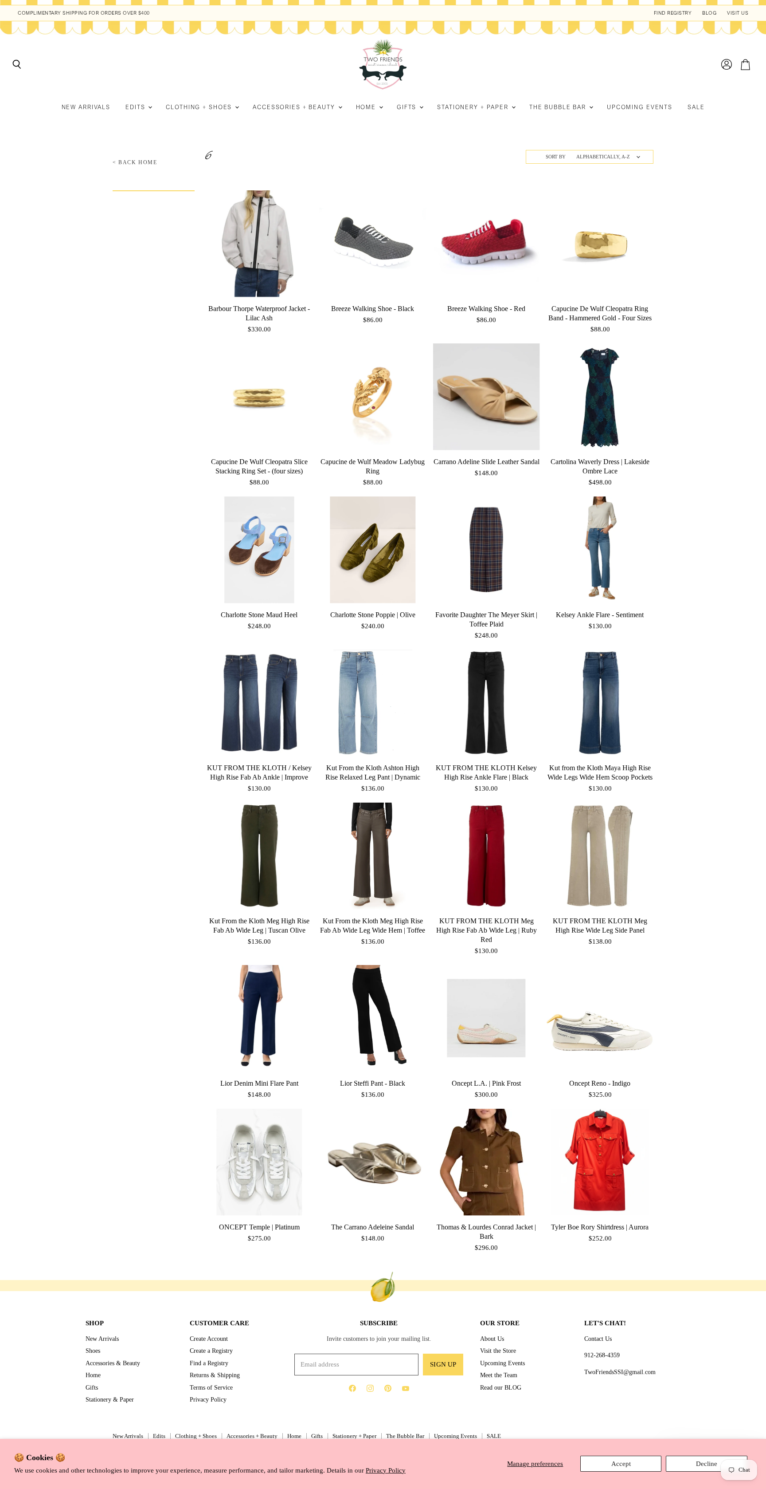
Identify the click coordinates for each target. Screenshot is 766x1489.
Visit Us (737, 13)
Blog (709, 13)
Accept (621, 1463)
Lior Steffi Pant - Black (372, 1083)
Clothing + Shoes (200, 107)
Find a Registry (209, 1363)
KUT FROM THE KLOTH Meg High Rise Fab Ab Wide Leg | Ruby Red (486, 930)
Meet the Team (498, 1375)
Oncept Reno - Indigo (599, 1083)
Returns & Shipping (215, 1375)
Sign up (443, 1364)
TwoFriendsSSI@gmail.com (620, 1371)
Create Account (209, 1338)
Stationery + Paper (474, 107)
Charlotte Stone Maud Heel (259, 614)
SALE (696, 107)
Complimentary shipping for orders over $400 (84, 13)
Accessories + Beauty (295, 107)
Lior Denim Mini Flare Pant (259, 1083)
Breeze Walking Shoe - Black (372, 308)
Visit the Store (498, 1350)
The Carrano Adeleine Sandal (372, 1227)
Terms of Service (211, 1387)
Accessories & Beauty (113, 1363)
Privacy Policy (386, 1470)
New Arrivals (86, 107)
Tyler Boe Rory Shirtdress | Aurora (600, 1227)
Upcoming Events (639, 107)
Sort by (556, 156)
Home (367, 107)
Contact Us (598, 1338)
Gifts (407, 107)
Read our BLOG (500, 1387)
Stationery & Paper (110, 1399)
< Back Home (135, 162)
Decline (706, 1463)
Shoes (93, 1350)
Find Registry (673, 13)
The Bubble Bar (558, 107)
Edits (136, 107)
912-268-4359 (602, 1355)
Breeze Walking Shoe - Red (486, 308)
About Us (492, 1338)
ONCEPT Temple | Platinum (259, 1227)
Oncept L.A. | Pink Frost (486, 1083)
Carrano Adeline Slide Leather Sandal (486, 461)
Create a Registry (211, 1350)
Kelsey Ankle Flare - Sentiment (600, 614)
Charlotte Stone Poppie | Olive (372, 614)
